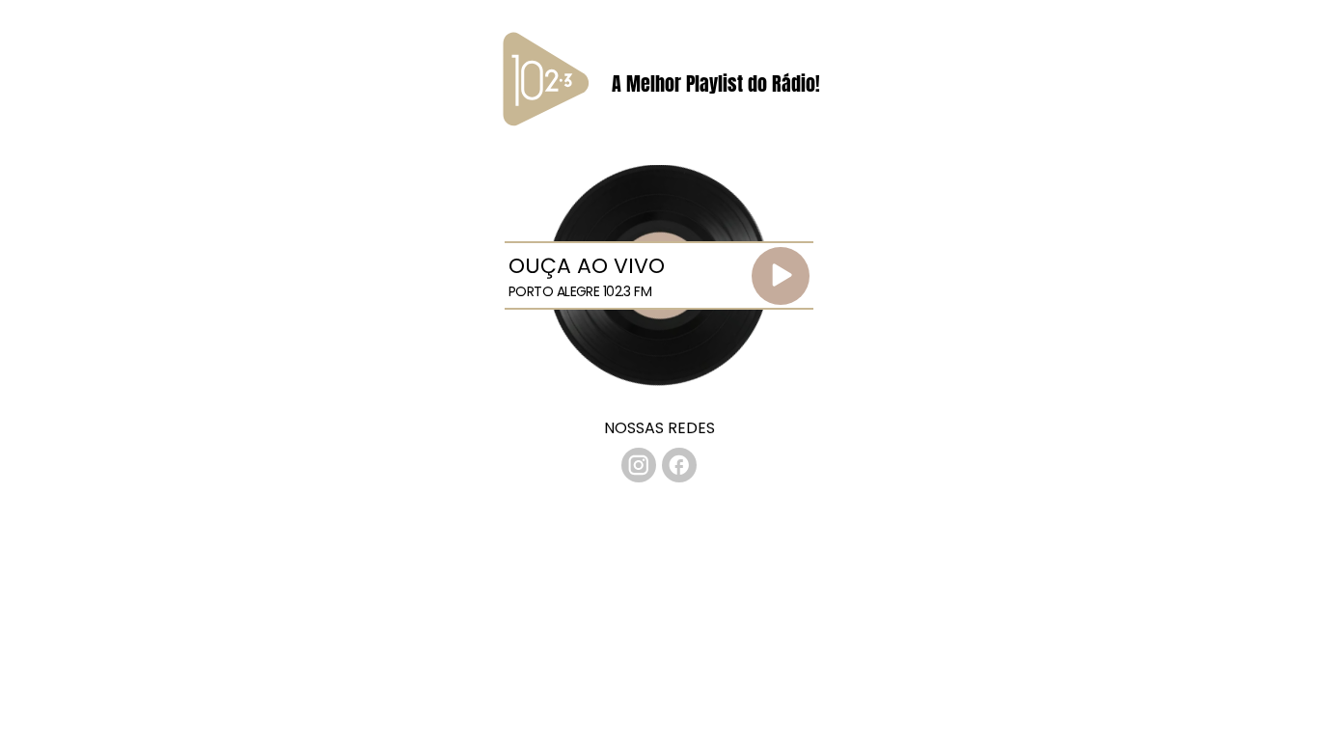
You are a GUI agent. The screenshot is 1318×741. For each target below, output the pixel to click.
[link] (638, 465)
